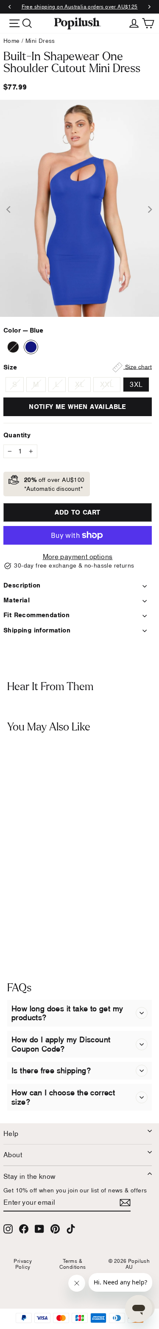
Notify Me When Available (77, 407)
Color (23, 330)
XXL (107, 384)
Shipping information (36, 630)
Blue (30, 347)
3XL (136, 384)
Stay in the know (29, 1176)
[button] (142, 1013)
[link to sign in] (134, 22)
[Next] (149, 7)
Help (11, 1133)
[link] (77, 23)
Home (11, 40)
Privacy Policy (23, 1264)
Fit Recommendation (36, 615)
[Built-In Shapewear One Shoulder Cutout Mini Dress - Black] (9, 936)
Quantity (17, 435)
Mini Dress (40, 40)
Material (16, 600)
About (12, 1154)
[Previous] (10, 7)
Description (21, 585)
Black (13, 347)
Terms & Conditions (72, 1264)
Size (77, 367)
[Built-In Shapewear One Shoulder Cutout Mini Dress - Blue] (20, 936)
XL (79, 384)
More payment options (78, 556)
